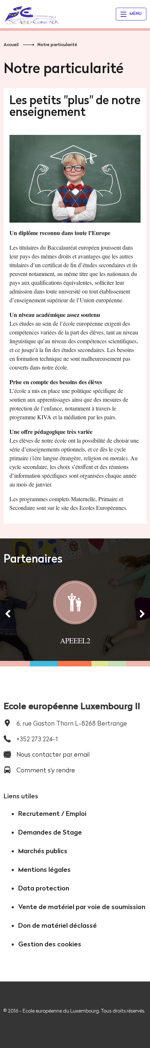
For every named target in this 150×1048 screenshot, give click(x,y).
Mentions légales (44, 869)
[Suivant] (142, 613)
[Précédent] (8, 613)
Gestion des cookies (49, 944)
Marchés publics (42, 851)
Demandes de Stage (50, 832)
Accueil (11, 44)
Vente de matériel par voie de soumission (81, 907)
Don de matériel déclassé (57, 925)
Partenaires (33, 558)
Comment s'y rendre (45, 770)
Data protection (43, 888)
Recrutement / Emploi (52, 813)
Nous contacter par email (53, 754)
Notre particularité (57, 44)
